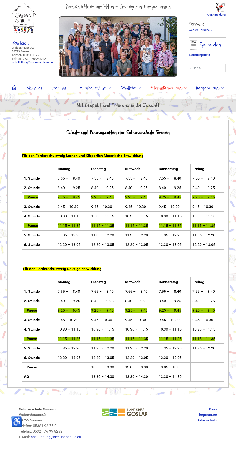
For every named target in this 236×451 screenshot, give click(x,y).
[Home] (15, 88)
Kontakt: (20, 43)
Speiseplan (209, 44)
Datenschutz (207, 420)
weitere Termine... (200, 30)
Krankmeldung (216, 14)
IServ (213, 409)
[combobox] (207, 68)
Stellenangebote (199, 55)
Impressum (208, 414)
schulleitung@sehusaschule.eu (32, 62)
